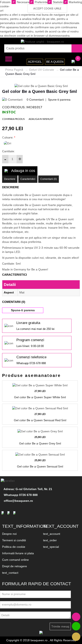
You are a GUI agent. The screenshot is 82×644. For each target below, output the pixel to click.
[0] (73, 61)
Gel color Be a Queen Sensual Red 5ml (40, 420)
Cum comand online (15, 559)
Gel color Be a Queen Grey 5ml (40, 443)
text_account (51, 533)
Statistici (58, 2)
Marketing (75, 2)
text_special (51, 546)
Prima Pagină (14, 69)
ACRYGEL (35, 61)
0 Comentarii (35, 99)
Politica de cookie (13, 546)
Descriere (9, 179)
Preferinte (41, 2)
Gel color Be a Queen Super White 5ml (40, 397)
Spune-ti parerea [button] (23, 310)
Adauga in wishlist (41, 118)
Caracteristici (27, 179)
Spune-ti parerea (59, 99)
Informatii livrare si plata (18, 553)
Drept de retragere (14, 566)
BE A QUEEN (54, 61)
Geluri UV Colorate (41, 69)
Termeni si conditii (14, 540)
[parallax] (8, 480)
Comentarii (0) (48, 179)
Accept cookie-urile (47, 8)
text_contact (10, 572)
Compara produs (13, 118)
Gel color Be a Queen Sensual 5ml (40, 466)
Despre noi (9, 533)
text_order (50, 540)
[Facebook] (3, 513)
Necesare (23, 2)
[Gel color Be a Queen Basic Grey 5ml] (41, 85)
